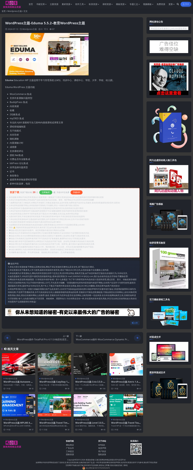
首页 (4, 11)
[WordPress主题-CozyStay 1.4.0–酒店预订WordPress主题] (54, 364)
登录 (187, 4)
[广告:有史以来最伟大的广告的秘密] (72, 313)
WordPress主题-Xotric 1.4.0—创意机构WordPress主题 (125, 383)
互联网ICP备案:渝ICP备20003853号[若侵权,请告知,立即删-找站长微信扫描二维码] (97, 465)
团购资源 (70, 454)
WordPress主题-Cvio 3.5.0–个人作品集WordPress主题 (89, 383)
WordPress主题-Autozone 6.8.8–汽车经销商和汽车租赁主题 (18, 383)
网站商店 (70, 445)
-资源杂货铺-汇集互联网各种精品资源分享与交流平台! (105, 460)
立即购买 (46, 192)
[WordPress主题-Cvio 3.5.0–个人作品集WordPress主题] (90, 364)
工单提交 (70, 451)
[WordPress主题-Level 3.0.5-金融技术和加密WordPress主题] (90, 405)
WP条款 (101, 445)
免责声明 (102, 448)
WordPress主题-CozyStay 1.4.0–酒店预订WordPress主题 (53, 383)
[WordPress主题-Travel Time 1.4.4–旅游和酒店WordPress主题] (54, 405)
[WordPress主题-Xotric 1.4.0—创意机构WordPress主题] (126, 364)
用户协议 (102, 451)
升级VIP (76, 192)
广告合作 (70, 448)
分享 (136, 323)
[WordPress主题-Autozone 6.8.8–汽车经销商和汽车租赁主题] (18, 364)
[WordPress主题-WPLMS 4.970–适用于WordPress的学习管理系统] (18, 405)
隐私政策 (102, 454)
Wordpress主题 (14, 11)
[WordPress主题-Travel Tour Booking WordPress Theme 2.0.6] (126, 405)
